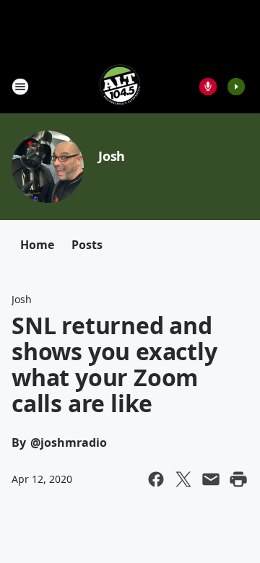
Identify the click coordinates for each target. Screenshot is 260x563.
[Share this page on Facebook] (156, 479)
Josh (111, 156)
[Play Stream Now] (236, 86)
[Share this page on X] (183, 479)
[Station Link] (120, 86)
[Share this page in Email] (211, 479)
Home (37, 245)
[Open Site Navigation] (20, 86)
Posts (87, 245)
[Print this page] (238, 479)
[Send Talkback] (208, 86)
